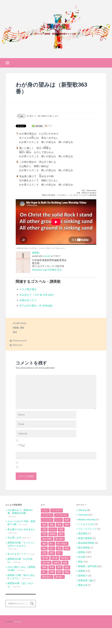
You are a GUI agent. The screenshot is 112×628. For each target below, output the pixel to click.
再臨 (52, 524)
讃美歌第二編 (85, 580)
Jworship (83, 514)
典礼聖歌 (82, 533)
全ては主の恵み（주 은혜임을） (36, 305)
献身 (67, 548)
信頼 (44, 524)
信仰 (67, 520)
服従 (59, 548)
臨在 (67, 567)
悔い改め (59, 539)
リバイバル (47, 520)
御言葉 (53, 534)
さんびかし (56, 26)
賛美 (59, 572)
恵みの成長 (47, 539)
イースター (56, 510)
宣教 (61, 529)
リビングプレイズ (87, 528)
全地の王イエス (28, 300)
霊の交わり (47, 577)
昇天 (52, 548)
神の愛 (55, 558)
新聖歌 (35, 252)
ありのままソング (17, 553)
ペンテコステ (61, 515)
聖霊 (59, 567)
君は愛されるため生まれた (21, 529)
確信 (15, 332)
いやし (45, 510)
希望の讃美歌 (85, 538)
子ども (53, 529)
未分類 (81, 557)
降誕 (67, 572)
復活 (61, 534)
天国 (44, 529)
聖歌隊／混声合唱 (87, 566)
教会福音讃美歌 (86, 543)
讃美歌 (81, 571)
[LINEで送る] (37, 125)
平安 (44, 534)
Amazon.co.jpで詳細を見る (47, 269)
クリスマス (47, 515)
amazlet (46, 256)
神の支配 (46, 563)
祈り (59, 553)
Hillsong (82, 510)
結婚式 (56, 563)
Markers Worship (86, 519)
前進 (59, 524)
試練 (52, 572)
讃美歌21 (83, 575)
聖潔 (52, 567)
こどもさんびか (86, 524)
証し (44, 572)
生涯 (44, 553)
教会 (44, 548)
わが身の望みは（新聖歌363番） (51, 88)
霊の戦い (59, 577)
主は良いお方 (14, 537)
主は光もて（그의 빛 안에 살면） (37, 294)
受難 (67, 524)
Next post (17, 345)
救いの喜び (62, 544)
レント (58, 520)
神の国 (45, 558)
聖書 (44, 567)
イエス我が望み (28, 289)
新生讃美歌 (84, 547)
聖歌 (22, 328)
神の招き (65, 558)
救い (52, 544)
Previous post (20, 340)
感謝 (44, 544)
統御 (65, 563)
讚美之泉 (82, 585)
